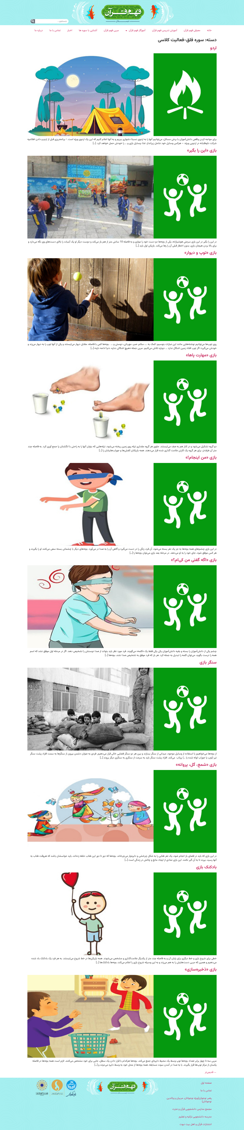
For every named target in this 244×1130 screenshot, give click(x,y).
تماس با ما (55, 30)
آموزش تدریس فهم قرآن (164, 30)
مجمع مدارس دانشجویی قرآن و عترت (192, 1109)
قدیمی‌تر (211, 1072)
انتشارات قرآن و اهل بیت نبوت (196, 1124)
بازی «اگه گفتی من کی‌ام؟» (194, 560)
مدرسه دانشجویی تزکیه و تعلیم (195, 1117)
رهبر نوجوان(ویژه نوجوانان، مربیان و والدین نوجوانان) (189, 1100)
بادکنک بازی (206, 867)
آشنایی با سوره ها (88, 30)
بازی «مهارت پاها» (201, 355)
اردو (213, 48)
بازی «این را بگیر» (202, 150)
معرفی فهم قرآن (192, 30)
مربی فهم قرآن (111, 30)
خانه (209, 30)
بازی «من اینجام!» (201, 457)
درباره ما (39, 30)
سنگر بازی (208, 662)
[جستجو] (33, 21)
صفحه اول (206, 1083)
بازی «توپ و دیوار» (200, 252)
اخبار (69, 30)
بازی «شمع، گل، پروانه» (196, 764)
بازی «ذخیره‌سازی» (201, 969)
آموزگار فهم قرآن (137, 30)
